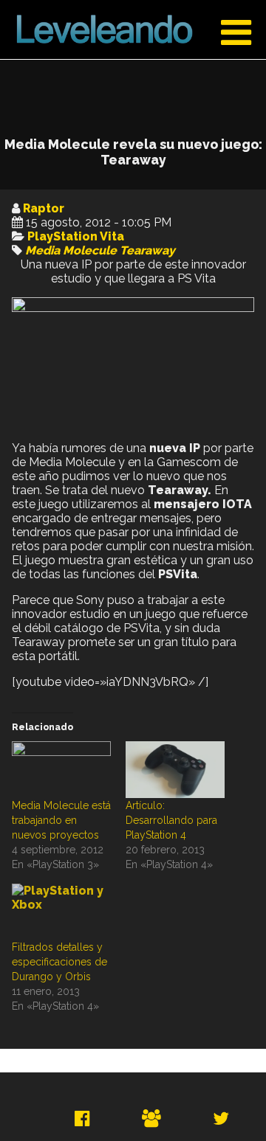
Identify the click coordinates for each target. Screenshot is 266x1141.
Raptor (43, 208)
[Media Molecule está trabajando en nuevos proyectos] (61, 769)
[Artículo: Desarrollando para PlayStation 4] (175, 769)
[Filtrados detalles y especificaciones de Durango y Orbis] (61, 912)
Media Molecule (71, 250)
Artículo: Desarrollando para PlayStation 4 (171, 820)
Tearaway (147, 250)
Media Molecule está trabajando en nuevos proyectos (61, 820)
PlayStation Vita (75, 236)
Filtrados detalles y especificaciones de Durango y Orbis (59, 961)
